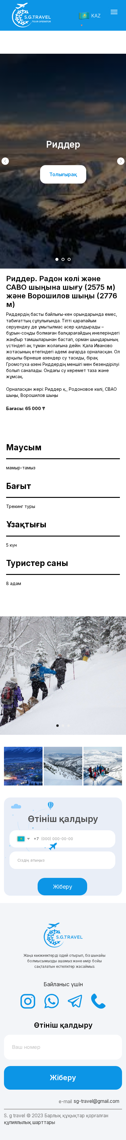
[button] (63, 174)
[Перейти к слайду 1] (56, 259)
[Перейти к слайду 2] (63, 259)
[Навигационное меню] (114, 12)
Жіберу (62, 886)
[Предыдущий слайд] (5, 161)
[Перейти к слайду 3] (69, 259)
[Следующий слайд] (120, 161)
